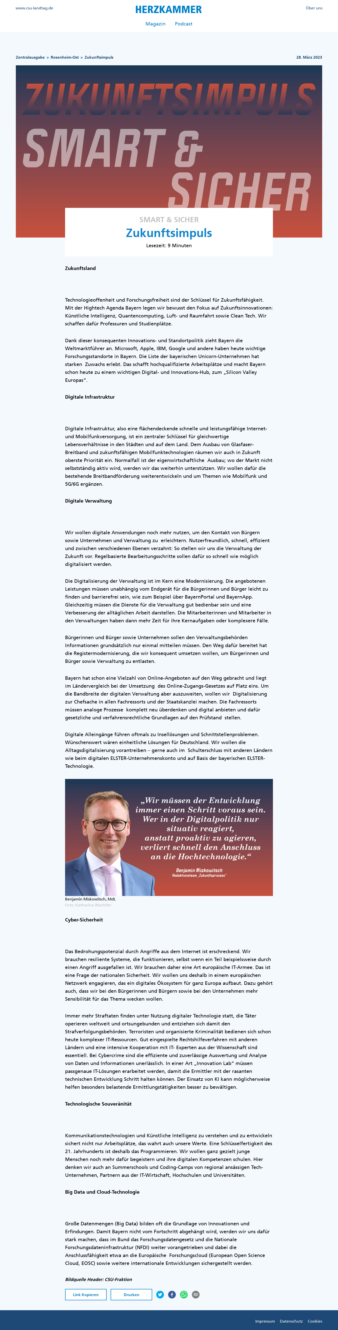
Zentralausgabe (30, 57)
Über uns (314, 7)
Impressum (265, 1321)
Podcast (184, 24)
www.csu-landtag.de (34, 7)
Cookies (315, 1321)
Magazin (155, 24)
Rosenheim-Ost (65, 57)
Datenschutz (291, 1321)
